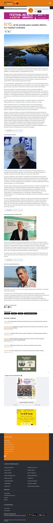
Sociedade (9, 23)
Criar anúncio (7, 510)
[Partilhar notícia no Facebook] (5, 32)
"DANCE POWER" (31, 470)
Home (5, 23)
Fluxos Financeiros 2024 (9, 447)
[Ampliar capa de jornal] (26, 389)
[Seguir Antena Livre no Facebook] (5, 456)
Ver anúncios (7, 508)
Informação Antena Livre (9, 495)
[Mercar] (26, 363)
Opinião (5, 499)
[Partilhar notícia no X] (7, 32)
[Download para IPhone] (43, 515)
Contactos (6, 453)
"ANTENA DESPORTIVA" (32, 475)
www (16, 405)
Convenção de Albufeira (30, 313)
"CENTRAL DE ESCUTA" (32, 467)
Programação (7, 493)
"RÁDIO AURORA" (8, 472)
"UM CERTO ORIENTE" (32, 483)
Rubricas (6, 497)
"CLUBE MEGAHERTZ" (8, 481)
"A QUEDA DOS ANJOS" (32, 481)
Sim (39, 11)
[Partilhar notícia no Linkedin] (8, 32)
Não (36, 11)
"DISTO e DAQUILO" (31, 472)
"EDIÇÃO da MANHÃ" (8, 467)
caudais (14, 313)
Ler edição (38, 405)
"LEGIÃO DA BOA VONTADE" (33, 486)
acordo (20, 313)
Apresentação (7, 440)
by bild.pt (6, 521)
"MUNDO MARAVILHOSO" (9, 475)
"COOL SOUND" (7, 470)
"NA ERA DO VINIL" (8, 478)
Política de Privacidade (9, 449)
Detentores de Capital (9, 444)
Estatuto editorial (8, 442)
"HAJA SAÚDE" (7, 486)
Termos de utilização (8, 451)
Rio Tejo (7, 313)
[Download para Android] (33, 515)
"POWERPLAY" (30, 478)
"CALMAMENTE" (7, 483)
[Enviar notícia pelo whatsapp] (10, 32)
